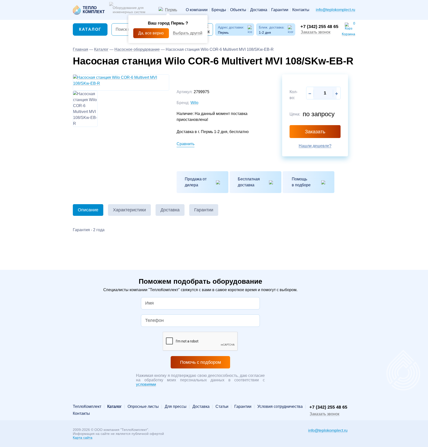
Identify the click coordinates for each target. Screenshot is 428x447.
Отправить (234, 237)
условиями (146, 384)
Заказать (315, 131)
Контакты (300, 10)
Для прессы (176, 407)
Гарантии (279, 10)
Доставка (258, 10)
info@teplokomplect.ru (335, 10)
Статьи (221, 407)
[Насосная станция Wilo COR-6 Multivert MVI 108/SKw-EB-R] (121, 80)
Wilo (194, 103)
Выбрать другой (187, 33)
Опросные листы (143, 407)
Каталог (90, 29)
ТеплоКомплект (87, 407)
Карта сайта (82, 438)
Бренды (219, 10)
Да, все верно (151, 33)
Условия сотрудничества (280, 407)
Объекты (238, 10)
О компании (197, 10)
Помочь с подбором (200, 362)
